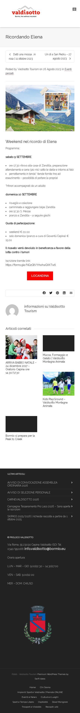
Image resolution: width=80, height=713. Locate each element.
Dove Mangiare (60, 702)
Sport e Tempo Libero (23, 702)
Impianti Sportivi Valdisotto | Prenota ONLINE (40, 692)
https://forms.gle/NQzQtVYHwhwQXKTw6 (31, 264)
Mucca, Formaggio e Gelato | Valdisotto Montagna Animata (55, 358)
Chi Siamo (45, 687)
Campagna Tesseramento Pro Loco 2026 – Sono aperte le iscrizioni (38, 508)
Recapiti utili (52, 707)
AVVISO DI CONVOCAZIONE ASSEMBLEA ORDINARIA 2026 (32, 484)
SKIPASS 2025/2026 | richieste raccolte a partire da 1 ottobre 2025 (37, 518)
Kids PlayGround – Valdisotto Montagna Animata (55, 402)
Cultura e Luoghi (49, 697)
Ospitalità (43, 702)
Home (33, 687)
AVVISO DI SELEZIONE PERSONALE (28, 492)
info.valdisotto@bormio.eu (44, 549)
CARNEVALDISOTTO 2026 (23, 499)
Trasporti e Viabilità (31, 707)
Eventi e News (29, 697)
